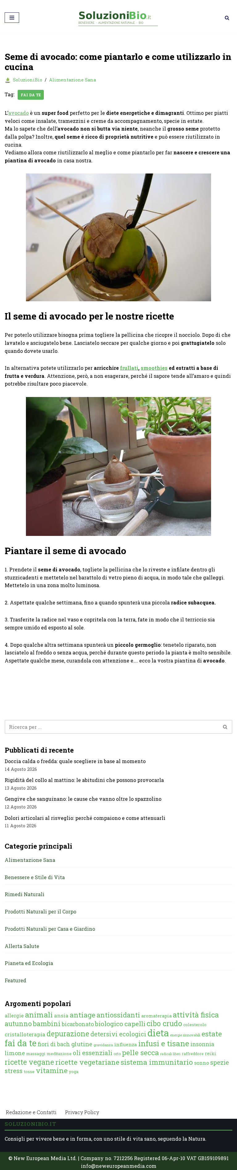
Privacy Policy (82, 1112)
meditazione (59, 1053)
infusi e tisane (163, 1043)
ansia (61, 1015)
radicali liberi (170, 1054)
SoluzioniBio (27, 80)
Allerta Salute (22, 946)
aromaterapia (156, 1016)
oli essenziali (92, 1053)
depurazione (68, 1033)
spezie (219, 1062)
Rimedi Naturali (24, 894)
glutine (81, 1044)
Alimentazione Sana (72, 80)
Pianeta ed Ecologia (29, 963)
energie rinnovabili (185, 1035)
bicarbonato (78, 1024)
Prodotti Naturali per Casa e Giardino (50, 929)
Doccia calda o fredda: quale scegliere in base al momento (75, 761)
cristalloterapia (25, 1034)
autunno (18, 1023)
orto (117, 1053)
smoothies (154, 368)
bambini (46, 1023)
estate (212, 1033)
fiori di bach (54, 1044)
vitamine (52, 1070)
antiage (82, 1014)
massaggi (35, 1053)
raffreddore (193, 1053)
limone (15, 1053)
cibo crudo (164, 1023)
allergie (14, 1015)
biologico (109, 1023)
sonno (201, 1062)
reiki (210, 1053)
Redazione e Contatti (31, 1112)
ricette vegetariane (87, 1062)
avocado (18, 113)
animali (39, 1015)
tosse (29, 1071)
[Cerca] (227, 17)
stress (14, 1071)
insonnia (202, 1044)
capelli (134, 1023)
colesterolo (194, 1024)
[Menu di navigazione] (12, 17)
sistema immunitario (157, 1062)
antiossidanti (118, 1014)
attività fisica (196, 1014)
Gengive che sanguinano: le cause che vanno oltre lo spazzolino (83, 799)
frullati (129, 368)
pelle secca (140, 1052)
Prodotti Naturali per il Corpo (40, 911)
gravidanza (103, 1045)
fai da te (31, 94)
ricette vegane (29, 1062)
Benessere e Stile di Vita (35, 877)
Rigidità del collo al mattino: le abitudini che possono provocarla (84, 780)
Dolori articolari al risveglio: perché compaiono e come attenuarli (85, 818)
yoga (73, 1071)
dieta (158, 1033)
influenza (125, 1044)
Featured (15, 980)
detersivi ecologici (118, 1034)
